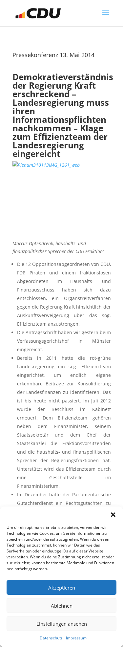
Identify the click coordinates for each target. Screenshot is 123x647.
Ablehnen (61, 605)
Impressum (76, 638)
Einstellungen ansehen (61, 623)
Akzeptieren (61, 587)
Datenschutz (51, 638)
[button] (113, 514)
